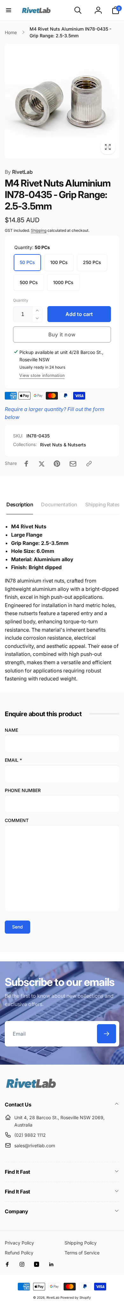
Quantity (20, 300)
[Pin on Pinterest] (57, 463)
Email (13, 760)
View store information (42, 375)
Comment (17, 820)
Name (11, 730)
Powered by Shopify (75, 1297)
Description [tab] (19, 504)
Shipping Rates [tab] (102, 504)
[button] (9, 10)
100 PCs (59, 262)
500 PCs (29, 282)
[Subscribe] (106, 1033)
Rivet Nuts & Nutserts (63, 444)
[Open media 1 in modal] (62, 101)
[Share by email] (73, 464)
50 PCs (27, 262)
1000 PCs (63, 282)
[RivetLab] (31, 1087)
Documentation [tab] (59, 504)
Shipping (38, 230)
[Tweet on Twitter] (41, 463)
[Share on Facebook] (26, 463)
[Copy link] (89, 463)
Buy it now (62, 334)
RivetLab (19, 172)
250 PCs (92, 262)
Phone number (23, 790)
